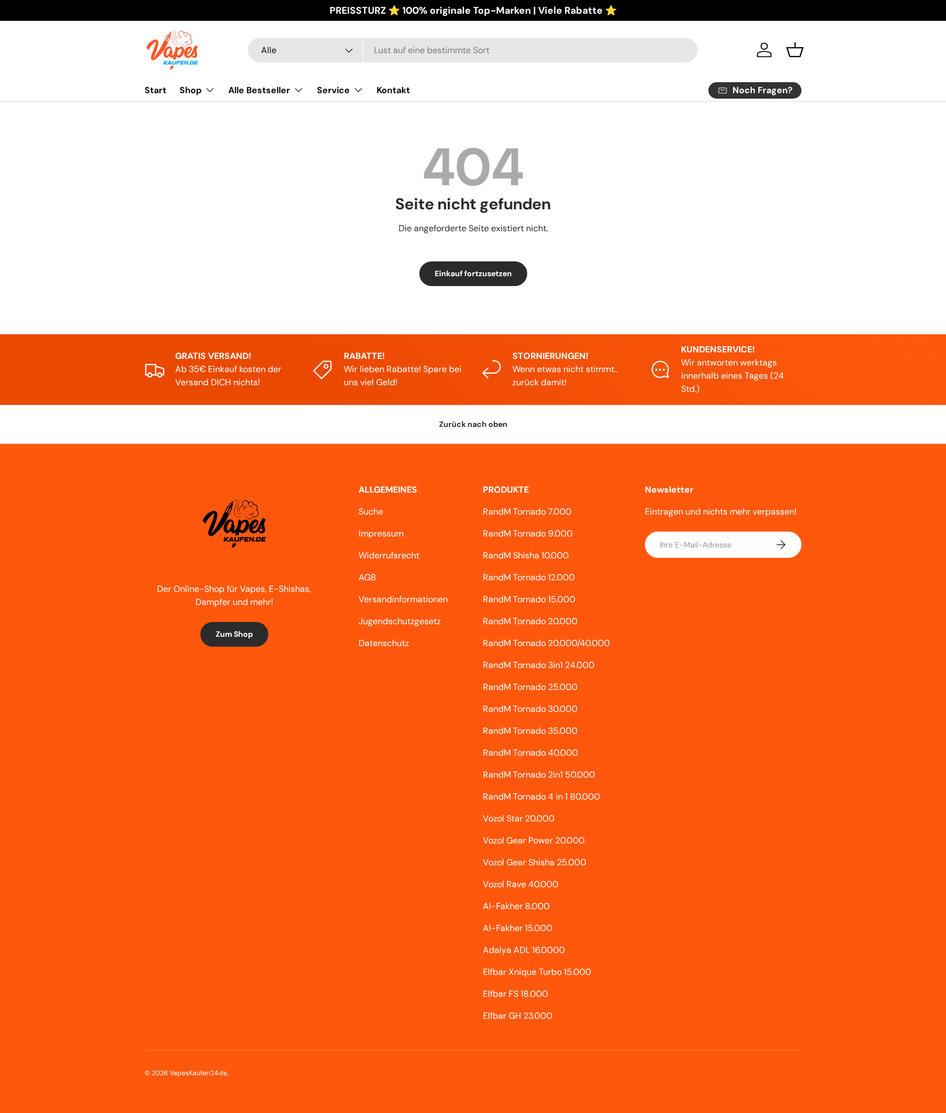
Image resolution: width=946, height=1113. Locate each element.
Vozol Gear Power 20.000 (534, 840)
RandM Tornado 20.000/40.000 (546, 643)
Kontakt (393, 90)
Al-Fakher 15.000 (517, 928)
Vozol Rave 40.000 (520, 884)
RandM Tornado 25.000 (530, 687)
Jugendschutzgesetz (400, 621)
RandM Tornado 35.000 (530, 731)
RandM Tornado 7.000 (527, 511)
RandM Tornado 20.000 (530, 621)
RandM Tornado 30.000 (530, 709)
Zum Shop (234, 634)
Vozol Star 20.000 (519, 818)
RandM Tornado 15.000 (529, 599)
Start (155, 90)
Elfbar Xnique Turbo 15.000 (537, 972)
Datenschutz (384, 643)
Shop (190, 90)
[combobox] (472, 50)
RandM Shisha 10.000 (526, 555)
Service (333, 90)
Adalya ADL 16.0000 (524, 950)
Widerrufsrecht (389, 555)
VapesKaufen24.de (198, 1073)
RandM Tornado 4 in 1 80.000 (541, 796)
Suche (371, 511)
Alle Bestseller (259, 90)
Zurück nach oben (473, 424)
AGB (367, 577)
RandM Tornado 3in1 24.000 (539, 665)
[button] (795, 50)
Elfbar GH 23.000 (517, 1015)
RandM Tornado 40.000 (530, 752)
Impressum (381, 533)
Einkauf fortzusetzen (473, 273)
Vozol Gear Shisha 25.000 (534, 862)
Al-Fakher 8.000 (516, 906)
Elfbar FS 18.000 (515, 994)
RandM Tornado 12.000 (529, 577)
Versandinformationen (403, 599)
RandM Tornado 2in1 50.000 (539, 774)
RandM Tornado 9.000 (528, 533)
